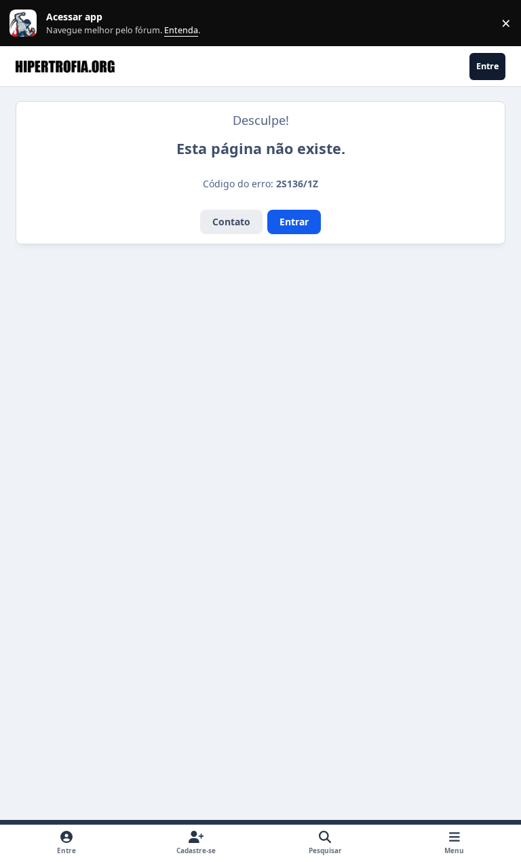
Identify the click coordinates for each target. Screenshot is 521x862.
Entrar (294, 221)
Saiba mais (25, 23)
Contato (231, 221)
